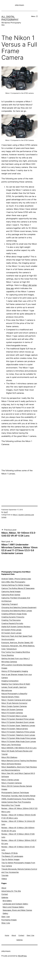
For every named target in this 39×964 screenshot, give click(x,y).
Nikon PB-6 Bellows (9, 757)
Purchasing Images (9, 920)
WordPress (22, 956)
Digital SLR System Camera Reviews (15, 627)
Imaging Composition (10, 681)
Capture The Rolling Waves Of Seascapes (17, 588)
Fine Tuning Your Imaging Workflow (15, 652)
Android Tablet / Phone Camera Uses (16, 579)
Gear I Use (5, 917)
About (3, 888)
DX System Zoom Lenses (11, 633)
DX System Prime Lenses (11, 630)
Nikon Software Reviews (11, 764)
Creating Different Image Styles (14, 614)
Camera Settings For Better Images (15, 585)
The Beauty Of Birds (9, 853)
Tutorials (4, 875)
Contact (4, 894)
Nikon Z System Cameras (11, 783)
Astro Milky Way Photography (13, 582)
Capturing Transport (9, 604)
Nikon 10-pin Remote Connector (14, 703)
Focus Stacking (7, 655)
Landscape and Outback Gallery (15, 904)
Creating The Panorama (11, 620)
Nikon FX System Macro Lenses (14, 716)
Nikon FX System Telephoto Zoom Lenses (18, 735)
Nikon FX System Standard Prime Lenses (17, 719)
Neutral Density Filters (10, 697)
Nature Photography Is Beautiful (14, 694)
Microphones (6, 690)
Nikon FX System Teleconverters (14, 729)
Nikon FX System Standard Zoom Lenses (17, 722)
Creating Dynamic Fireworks (12, 617)
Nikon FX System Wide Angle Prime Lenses (18, 738)
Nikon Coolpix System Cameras (14, 706)
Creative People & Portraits (12, 623)
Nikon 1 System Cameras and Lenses (16, 700)
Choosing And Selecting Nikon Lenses (16, 611)
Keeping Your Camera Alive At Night (15, 684)
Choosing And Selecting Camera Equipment (18, 607)
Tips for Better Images (10, 859)
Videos (4, 879)
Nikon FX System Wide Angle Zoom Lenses (18, 741)
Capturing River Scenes (10, 595)
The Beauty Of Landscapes (12, 856)
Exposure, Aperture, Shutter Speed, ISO (17, 643)
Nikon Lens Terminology (11, 745)
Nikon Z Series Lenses (10, 780)
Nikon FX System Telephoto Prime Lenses (18, 732)
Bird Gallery (7, 901)
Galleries (4, 897)
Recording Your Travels (10, 805)
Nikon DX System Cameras (12, 710)
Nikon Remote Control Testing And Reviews (19, 761)
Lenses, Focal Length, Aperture (13, 687)
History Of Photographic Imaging (14, 671)
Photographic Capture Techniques (15, 793)
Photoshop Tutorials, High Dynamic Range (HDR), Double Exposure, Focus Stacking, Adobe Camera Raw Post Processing (18, 799)
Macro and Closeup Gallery (13, 907)
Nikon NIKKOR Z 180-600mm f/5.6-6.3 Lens (18, 748)
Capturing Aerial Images (11, 591)
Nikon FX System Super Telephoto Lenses (18, 725)
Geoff (6, 512)
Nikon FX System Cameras (12, 713)
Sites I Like (5, 923)
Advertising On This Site (11, 891)
